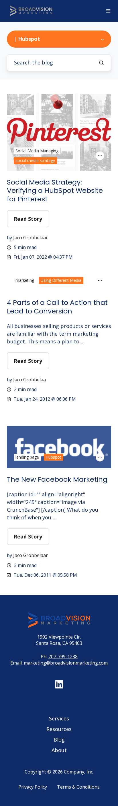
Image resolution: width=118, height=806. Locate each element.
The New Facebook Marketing (57, 479)
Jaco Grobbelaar (30, 237)
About (59, 750)
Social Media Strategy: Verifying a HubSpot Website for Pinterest (55, 190)
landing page (27, 457)
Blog (59, 739)
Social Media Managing (36, 150)
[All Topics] (100, 155)
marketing (24, 280)
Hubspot (53, 457)
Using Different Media (61, 280)
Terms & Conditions (78, 787)
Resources (59, 729)
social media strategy (35, 160)
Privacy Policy (32, 787)
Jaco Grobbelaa (29, 379)
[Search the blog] (101, 63)
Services (59, 718)
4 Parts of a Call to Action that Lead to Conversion (57, 307)
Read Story (28, 218)
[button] (108, 11)
